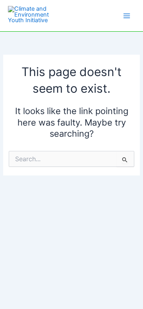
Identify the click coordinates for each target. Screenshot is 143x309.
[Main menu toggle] (126, 16)
